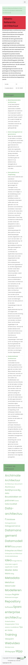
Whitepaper (10, 651)
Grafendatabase (11, 556)
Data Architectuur (8, 8)
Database (10, 519)
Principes (8, 594)
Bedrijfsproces (11, 490)
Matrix (7, 573)
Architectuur (12, 480)
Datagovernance (12, 526)
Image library (17, 561)
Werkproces (9, 647)
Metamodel (10, 586)
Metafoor (9, 582)
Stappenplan (10, 624)
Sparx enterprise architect (13, 612)
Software (9, 607)
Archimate (13, 475)
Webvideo (12, 643)
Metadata (12, 578)
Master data (11, 570)
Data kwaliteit (11, 504)
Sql (20, 618)
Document (17, 546)
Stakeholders (10, 621)
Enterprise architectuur (13, 553)
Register (15, 594)
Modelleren (13, 590)
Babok (12, 487)
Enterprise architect (13, 550)
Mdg (12, 574)
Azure (7, 487)
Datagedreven (10, 523)
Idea (8, 560)
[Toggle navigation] (25, 2)
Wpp (19, 651)
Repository (13, 601)
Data (17, 501)
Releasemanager (11, 597)
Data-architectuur (13, 513)
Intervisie (8, 564)
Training (11, 635)
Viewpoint (9, 639)
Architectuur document (13, 484)
